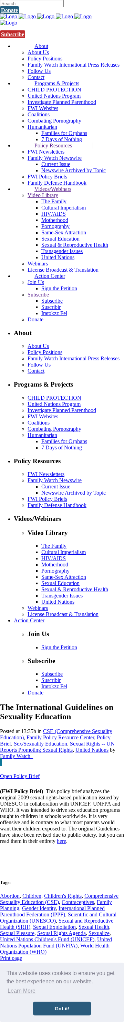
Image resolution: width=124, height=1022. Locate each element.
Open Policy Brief (20, 776)
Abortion (10, 896)
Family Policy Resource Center (60, 737)
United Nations (91, 750)
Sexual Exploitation (54, 927)
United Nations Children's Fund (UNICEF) (47, 939)
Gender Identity (39, 908)
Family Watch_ (16, 756)
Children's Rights (63, 896)
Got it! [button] (62, 1008)
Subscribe (12, 34)
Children (31, 896)
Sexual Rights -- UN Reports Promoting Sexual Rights (57, 747)
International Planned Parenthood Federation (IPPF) (52, 911)
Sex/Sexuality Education (40, 744)
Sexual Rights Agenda (61, 933)
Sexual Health (94, 927)
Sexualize (99, 933)
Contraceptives (78, 902)
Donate (9, 10)
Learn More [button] (21, 991)
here (61, 841)
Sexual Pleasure (17, 933)
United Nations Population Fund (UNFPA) (56, 942)
